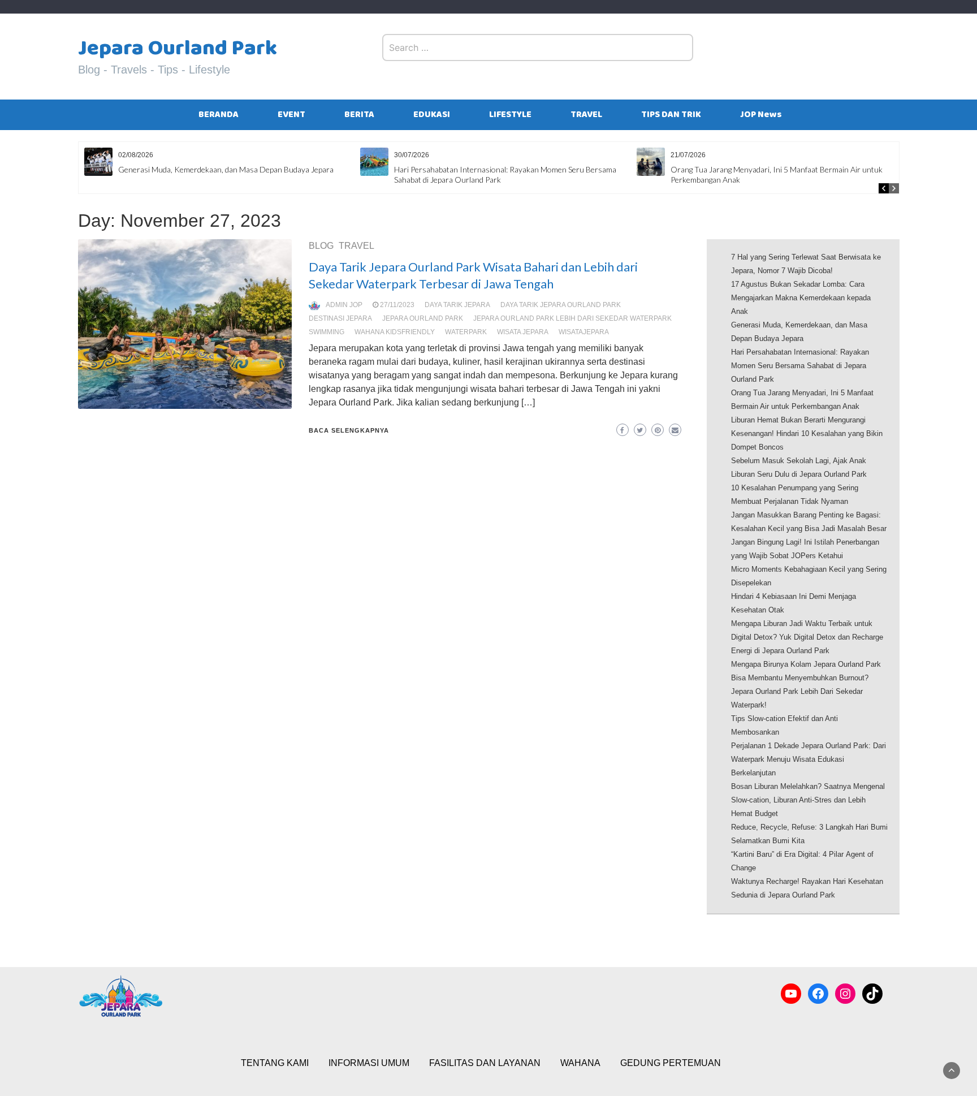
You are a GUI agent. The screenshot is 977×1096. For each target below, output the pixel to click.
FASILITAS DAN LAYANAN (485, 1063)
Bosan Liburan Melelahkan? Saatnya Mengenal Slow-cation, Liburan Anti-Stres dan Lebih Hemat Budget (808, 800)
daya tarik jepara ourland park (560, 305)
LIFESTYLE (510, 114)
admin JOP (344, 305)
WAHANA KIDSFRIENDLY (395, 332)
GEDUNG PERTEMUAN (670, 1063)
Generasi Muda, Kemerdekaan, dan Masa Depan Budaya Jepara (226, 169)
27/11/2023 (397, 305)
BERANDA (218, 114)
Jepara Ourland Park (177, 48)
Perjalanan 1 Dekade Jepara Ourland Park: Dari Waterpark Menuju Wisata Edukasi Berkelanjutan (808, 759)
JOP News (761, 114)
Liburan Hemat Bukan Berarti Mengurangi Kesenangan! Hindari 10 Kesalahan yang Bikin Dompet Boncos (807, 433)
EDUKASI (431, 114)
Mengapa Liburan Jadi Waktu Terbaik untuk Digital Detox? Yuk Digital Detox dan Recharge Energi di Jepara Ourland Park (807, 637)
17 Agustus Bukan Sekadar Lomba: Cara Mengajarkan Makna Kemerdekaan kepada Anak (801, 298)
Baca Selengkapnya (349, 430)
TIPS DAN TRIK (671, 114)
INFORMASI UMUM (368, 1063)
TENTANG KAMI (275, 1063)
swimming (326, 332)
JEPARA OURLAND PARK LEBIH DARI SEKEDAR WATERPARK (572, 318)
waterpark (466, 332)
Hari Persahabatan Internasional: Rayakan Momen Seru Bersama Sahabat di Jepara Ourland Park (800, 365)
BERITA (359, 114)
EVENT (291, 114)
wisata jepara (522, 332)
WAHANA (580, 1063)
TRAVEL (586, 114)
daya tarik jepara (457, 305)
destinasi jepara (340, 318)
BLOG (321, 246)
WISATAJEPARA (584, 332)
